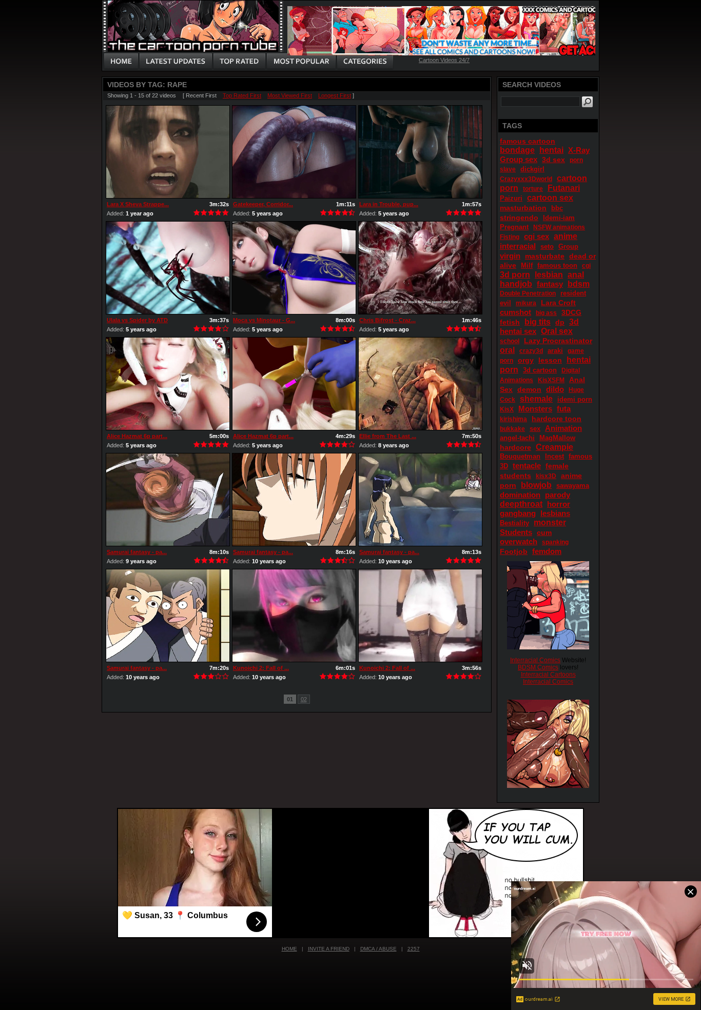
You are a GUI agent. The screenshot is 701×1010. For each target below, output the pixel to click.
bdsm (579, 284)
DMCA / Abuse (378, 949)
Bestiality (514, 523)
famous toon (557, 265)
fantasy (550, 284)
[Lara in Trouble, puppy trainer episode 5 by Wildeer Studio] (420, 152)
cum (544, 532)
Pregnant (514, 227)
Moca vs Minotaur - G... (264, 320)
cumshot (515, 312)
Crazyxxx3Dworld (526, 179)
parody (557, 494)
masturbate (544, 256)
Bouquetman (520, 456)
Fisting (509, 237)
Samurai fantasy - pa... (137, 552)
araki (555, 350)
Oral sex (557, 331)
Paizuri (511, 198)
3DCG (571, 312)
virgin (510, 255)
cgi (586, 265)
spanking (555, 542)
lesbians (555, 513)
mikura (526, 303)
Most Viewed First (289, 95)
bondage (517, 150)
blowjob (536, 485)
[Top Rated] (239, 61)
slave (508, 169)
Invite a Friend (328, 949)
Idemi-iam (559, 218)
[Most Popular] (301, 61)
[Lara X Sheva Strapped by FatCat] (167, 152)
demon (529, 389)
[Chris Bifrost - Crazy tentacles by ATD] (420, 268)
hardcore (515, 447)
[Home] (121, 61)
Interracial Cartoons (548, 674)
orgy (526, 360)
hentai (551, 150)
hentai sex (518, 331)
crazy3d (531, 350)
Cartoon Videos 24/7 (444, 60)
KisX (507, 409)
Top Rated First (242, 95)
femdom (546, 551)
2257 (413, 949)
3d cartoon (540, 370)
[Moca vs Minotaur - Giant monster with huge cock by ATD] (294, 268)
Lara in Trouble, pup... (388, 204)
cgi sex (536, 236)
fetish (510, 322)
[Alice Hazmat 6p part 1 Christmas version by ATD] (167, 384)
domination (520, 494)
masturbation (523, 208)
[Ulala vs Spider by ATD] (167, 268)
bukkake (512, 428)
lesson (550, 360)
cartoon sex (550, 197)
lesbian (549, 274)
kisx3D (546, 476)
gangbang (518, 513)
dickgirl (532, 169)
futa (564, 408)
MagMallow (557, 438)
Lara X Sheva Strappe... (138, 204)
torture (533, 188)
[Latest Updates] (175, 61)
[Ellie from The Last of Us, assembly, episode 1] (420, 384)
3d (574, 322)
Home (289, 949)
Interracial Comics (535, 660)
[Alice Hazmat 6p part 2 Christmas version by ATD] (294, 384)
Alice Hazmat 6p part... (137, 436)
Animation (563, 428)
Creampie (554, 447)
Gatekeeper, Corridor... (263, 204)
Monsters (535, 408)
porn (576, 160)
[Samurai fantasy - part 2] (420, 499)
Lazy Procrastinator (558, 340)
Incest (554, 456)
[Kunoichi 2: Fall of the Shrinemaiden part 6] (420, 615)
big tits (537, 322)
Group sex (518, 159)
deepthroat (521, 504)
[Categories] (365, 61)
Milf (527, 265)
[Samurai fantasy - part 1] (167, 615)
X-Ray (579, 150)
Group (568, 246)
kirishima (513, 419)
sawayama (572, 485)
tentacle (527, 465)
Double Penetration (528, 293)
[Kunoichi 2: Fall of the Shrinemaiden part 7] (294, 615)
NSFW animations (559, 227)
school (509, 341)
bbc (557, 208)
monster (550, 522)
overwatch (518, 541)
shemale (536, 398)
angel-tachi (517, 438)
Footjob (514, 551)
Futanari (564, 188)
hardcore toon (556, 418)
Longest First (334, 95)
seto (547, 246)
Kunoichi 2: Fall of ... (261, 668)
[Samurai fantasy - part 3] (294, 499)
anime (565, 236)
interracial (518, 246)
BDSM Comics (538, 667)
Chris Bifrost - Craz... (387, 320)
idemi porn (574, 399)
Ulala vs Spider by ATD (137, 320)
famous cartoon (527, 141)
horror (558, 504)
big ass (546, 312)
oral (507, 350)
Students (516, 532)
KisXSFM (551, 380)
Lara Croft (558, 303)
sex (535, 428)
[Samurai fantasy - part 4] (167, 499)
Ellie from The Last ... (387, 436)
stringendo (519, 217)
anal (576, 274)
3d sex (553, 159)
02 (304, 699)
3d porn (515, 274)
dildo (555, 389)
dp (559, 322)
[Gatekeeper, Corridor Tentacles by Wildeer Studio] (294, 152)
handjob (516, 284)
